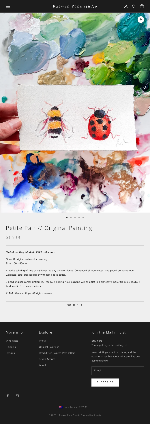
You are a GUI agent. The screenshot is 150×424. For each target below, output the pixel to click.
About (42, 365)
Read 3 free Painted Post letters (57, 353)
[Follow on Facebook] (8, 396)
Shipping (11, 347)
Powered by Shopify (91, 415)
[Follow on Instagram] (17, 396)
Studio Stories (47, 359)
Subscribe (105, 382)
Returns (10, 353)
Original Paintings (49, 347)
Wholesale (12, 340)
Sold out (75, 305)
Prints (42, 340)
